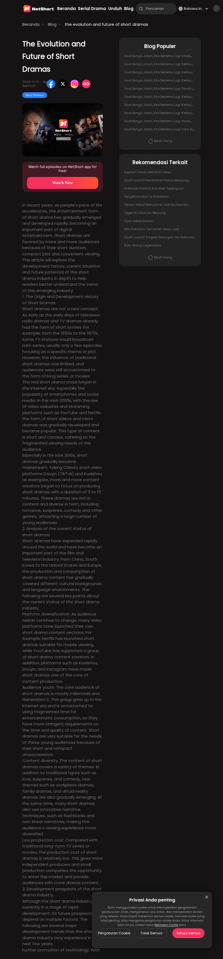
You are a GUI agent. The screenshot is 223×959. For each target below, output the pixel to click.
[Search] (141, 9)
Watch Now (62, 182)
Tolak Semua (151, 933)
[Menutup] (206, 897)
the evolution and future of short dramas (106, 24)
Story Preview (35, 95)
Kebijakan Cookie (166, 925)
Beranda (30, 24)
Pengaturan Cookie (114, 933)
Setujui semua (188, 933)
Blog (52, 24)
